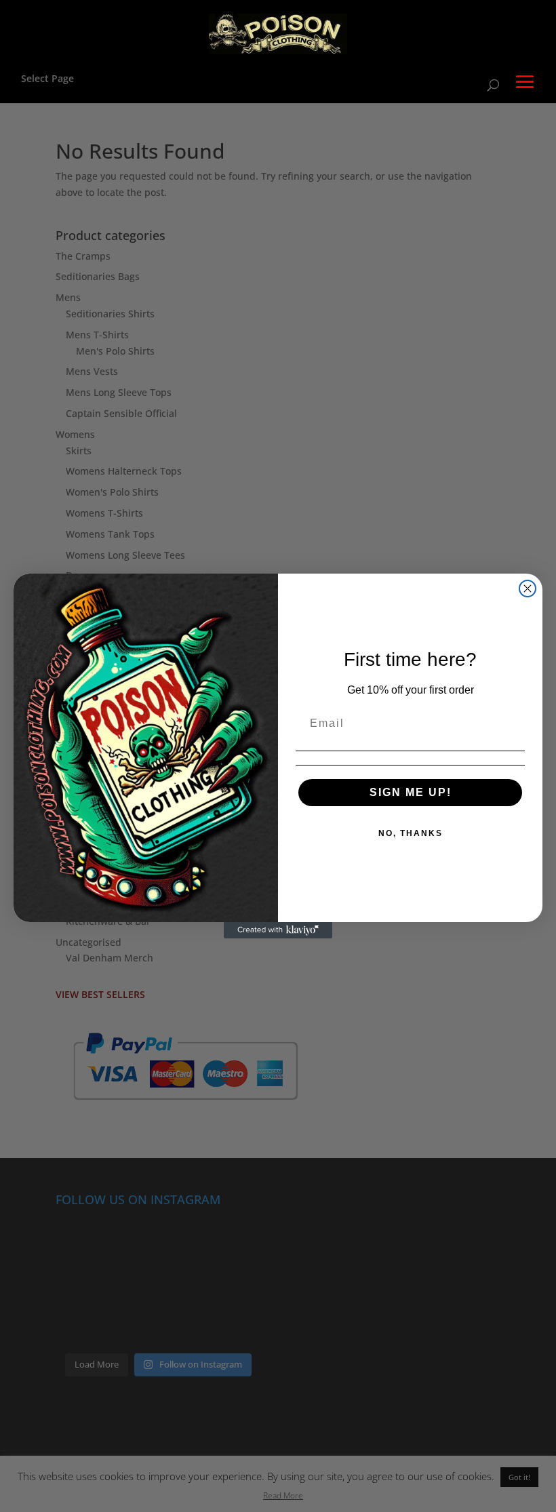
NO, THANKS (410, 833)
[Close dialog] (527, 588)
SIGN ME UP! (411, 792)
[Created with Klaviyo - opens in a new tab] (278, 930)
